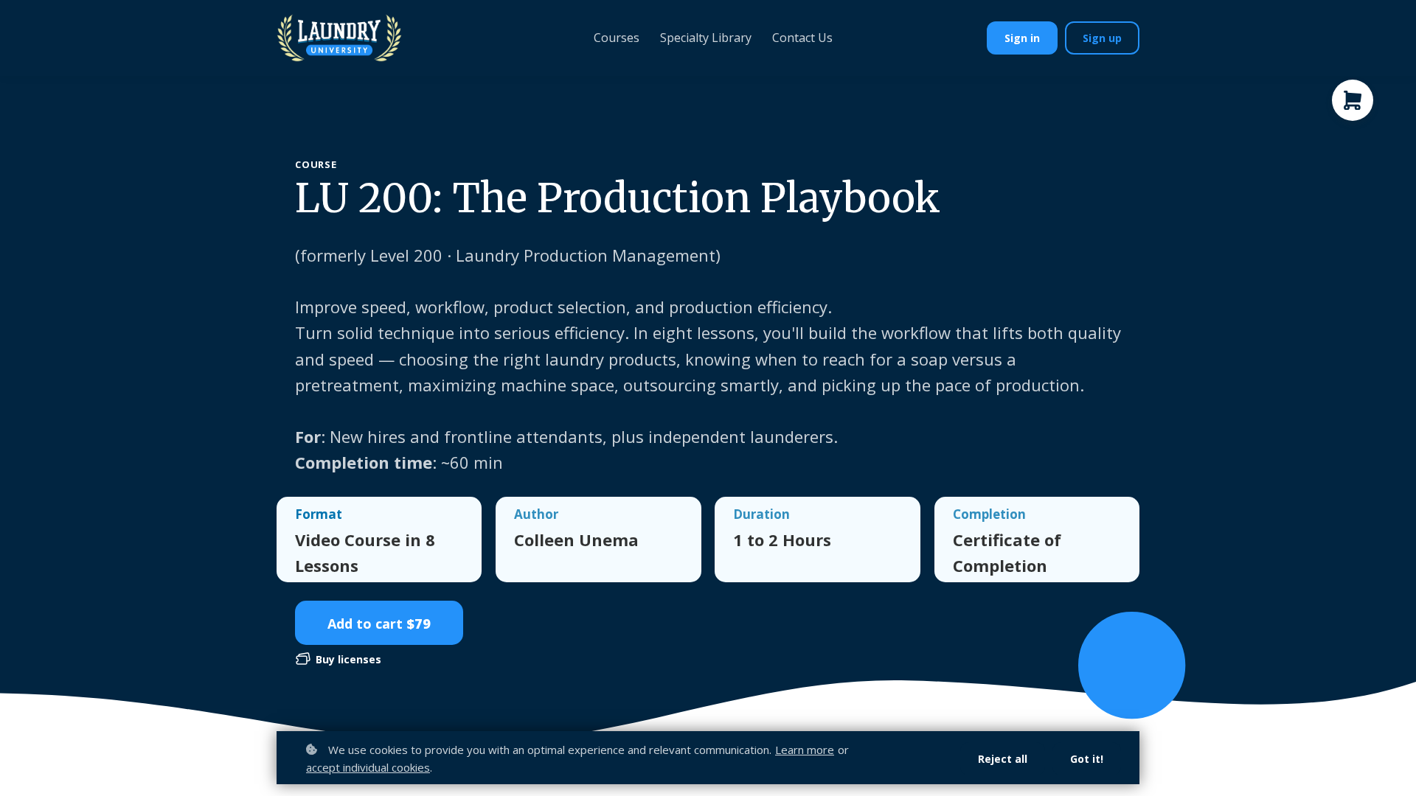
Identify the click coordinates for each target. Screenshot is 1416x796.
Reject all (1002, 759)
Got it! (1086, 759)
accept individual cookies (368, 767)
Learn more (804, 749)
